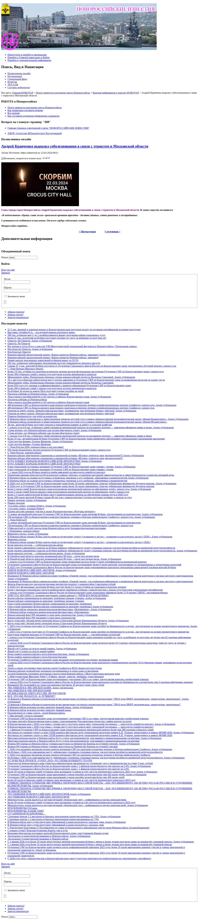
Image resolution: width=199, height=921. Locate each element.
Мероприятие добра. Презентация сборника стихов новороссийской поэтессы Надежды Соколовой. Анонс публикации (71, 377)
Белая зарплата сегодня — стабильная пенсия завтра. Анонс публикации (46, 553)
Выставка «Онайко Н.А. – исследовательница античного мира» (41, 332)
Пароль (8, 287)
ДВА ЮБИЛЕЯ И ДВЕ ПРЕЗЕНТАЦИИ (29, 690)
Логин (7, 279)
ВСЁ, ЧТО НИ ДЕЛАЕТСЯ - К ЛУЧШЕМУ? (31, 696)
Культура (12, 82)
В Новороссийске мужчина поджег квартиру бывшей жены (39, 710)
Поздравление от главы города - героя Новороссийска (36, 713)
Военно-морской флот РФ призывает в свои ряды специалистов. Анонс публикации (52, 615)
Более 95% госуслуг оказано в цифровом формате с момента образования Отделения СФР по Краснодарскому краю (69, 385)
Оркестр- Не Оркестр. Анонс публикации (29, 340)
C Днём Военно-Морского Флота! (25, 368)
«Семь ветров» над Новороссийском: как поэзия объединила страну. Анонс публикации (54, 430)
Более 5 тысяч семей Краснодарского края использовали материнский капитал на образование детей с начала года (68, 492)
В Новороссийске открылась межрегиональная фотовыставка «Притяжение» (48, 612)
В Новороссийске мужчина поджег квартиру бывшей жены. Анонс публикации (50, 707)
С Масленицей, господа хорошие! (25, 715)
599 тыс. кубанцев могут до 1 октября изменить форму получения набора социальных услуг (56, 335)
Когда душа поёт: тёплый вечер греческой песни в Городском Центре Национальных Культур (57, 623)
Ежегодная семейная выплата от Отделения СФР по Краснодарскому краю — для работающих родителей (63, 634)
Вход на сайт (8, 269)
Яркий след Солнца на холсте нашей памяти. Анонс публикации (42, 648)
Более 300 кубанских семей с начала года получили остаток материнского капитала (51, 374)
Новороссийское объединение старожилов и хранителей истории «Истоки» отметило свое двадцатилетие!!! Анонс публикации (75, 455)
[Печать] (46, 158)
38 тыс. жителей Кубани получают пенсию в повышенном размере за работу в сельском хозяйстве (59, 424)
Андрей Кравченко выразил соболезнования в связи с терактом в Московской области (74, 146)
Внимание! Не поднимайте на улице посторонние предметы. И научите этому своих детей (55, 685)
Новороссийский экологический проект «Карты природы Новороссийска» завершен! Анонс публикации (63, 354)
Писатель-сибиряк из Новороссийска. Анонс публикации (38, 394)
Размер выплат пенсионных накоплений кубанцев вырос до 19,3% (42, 360)
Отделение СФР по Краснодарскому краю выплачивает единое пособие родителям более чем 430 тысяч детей (66, 777)
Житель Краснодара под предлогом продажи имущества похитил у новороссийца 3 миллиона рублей (61, 584)
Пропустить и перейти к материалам (26, 54)
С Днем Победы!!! (17, 519)
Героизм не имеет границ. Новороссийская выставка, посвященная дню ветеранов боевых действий (60, 413)
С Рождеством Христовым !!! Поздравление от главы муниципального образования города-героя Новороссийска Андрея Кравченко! (78, 827)
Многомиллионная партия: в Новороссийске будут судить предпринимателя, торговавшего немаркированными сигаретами (73, 741)
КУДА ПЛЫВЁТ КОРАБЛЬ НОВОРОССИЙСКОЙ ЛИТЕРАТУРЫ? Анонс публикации (54, 461)
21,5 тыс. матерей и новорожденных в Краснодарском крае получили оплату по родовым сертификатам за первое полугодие (74, 329)
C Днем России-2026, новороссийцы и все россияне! (35, 447)
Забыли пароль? (15, 311)
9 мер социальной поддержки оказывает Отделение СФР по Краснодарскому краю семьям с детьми (60, 469)
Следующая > (112, 231)
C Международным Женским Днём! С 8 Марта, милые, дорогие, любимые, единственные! (55, 676)
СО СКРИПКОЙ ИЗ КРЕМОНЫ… (26, 813)
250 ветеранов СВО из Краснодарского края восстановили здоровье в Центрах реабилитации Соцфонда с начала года (70, 525)
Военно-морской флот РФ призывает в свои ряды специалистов (41, 617)
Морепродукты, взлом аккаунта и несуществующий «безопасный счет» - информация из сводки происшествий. (67, 799)
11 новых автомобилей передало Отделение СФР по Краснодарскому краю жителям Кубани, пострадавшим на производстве (74, 522)
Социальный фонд (17, 79)
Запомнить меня (16, 296)
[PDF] (43, 158)
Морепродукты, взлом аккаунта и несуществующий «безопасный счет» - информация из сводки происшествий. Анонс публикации (77, 805)
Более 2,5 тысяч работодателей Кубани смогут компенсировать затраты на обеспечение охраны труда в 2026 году (67, 494)
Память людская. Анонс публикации (26, 500)
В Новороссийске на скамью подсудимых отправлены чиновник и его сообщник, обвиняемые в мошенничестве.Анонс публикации (78, 478)
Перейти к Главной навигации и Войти (28, 57)
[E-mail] (48, 158)
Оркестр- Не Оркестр (18, 343)
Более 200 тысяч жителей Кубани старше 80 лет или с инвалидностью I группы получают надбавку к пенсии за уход (69, 497)
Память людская (16, 503)
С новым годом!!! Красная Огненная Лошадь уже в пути (37, 830)
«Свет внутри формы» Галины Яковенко (29, 444)
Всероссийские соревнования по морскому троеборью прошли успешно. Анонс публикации (56, 598)
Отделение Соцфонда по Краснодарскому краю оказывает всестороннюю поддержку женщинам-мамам (62, 659)
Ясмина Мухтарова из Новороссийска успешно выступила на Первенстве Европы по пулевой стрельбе (62, 746)
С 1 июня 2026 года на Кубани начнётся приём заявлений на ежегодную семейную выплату (56, 472)
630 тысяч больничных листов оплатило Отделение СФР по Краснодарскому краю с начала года (58, 450)
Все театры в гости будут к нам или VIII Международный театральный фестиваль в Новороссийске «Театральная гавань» (72, 346)
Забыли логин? (15, 314)
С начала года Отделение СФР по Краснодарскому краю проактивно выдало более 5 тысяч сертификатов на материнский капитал (77, 561)
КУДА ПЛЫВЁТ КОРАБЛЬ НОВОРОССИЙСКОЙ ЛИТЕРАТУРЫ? (44, 464)
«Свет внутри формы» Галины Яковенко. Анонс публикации (40, 441)
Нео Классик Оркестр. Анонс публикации (30, 349)
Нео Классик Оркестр (19, 352)
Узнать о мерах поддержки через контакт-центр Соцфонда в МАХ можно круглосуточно (54, 668)
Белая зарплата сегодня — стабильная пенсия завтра (35, 545)
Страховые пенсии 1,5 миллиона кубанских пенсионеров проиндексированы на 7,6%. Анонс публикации (64, 816)
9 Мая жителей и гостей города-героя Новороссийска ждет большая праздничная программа (56, 528)
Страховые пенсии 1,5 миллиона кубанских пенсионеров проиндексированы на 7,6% (53, 819)
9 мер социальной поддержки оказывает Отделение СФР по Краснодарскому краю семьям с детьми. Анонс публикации (71, 466)
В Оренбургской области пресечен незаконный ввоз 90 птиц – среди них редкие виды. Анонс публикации (64, 559)
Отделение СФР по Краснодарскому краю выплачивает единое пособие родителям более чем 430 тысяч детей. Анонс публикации (76, 774)
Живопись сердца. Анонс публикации (27, 533)
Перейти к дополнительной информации (29, 60)
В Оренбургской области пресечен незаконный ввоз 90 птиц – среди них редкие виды (53, 556)
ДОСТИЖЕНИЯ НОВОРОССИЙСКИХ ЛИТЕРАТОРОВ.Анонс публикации (49, 794)
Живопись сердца (16, 539)
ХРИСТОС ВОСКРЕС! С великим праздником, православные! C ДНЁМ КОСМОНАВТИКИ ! (58, 595)
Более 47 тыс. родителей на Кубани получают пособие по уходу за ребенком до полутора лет (56, 338)
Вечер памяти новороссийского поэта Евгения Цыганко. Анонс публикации (48, 654)
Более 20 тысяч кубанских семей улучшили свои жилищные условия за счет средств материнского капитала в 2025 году (71, 780)
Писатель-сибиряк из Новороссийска (27, 399)
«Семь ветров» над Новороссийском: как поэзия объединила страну (43, 433)
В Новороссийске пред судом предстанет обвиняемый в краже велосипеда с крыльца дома (55, 825)
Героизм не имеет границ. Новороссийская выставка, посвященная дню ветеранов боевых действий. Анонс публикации (71, 410)
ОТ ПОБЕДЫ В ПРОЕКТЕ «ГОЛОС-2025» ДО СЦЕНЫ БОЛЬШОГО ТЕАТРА (49, 760)
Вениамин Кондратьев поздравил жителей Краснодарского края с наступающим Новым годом (57, 833)
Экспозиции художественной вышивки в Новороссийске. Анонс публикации (48, 836)
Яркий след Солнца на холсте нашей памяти (31, 651)
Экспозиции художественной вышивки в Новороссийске (37, 839)
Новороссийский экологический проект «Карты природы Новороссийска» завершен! (53, 357)
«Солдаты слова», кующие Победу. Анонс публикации (36, 505)
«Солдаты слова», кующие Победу (25, 508)
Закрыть (5, 272)
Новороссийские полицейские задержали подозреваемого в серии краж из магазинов (52, 671)
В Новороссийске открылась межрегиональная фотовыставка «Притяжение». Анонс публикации (59, 609)
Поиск (5, 257)
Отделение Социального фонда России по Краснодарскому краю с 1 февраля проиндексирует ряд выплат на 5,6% (68, 769)
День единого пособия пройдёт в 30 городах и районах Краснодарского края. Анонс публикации (59, 396)
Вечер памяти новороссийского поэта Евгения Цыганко (37, 657)
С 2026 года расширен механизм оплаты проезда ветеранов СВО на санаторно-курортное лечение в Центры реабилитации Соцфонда (78, 755)
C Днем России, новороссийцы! (24, 452)
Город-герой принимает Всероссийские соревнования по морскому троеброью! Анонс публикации (60, 606)
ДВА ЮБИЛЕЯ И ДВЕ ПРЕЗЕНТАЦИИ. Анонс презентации (40, 687)
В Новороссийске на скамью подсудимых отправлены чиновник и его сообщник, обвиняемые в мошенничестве (67, 480)
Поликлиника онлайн (19, 73)
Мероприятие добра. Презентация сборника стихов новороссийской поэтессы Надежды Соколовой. (60, 382)
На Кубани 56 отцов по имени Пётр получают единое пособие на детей (45, 391)
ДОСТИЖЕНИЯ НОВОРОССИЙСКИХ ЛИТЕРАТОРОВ (38, 797)
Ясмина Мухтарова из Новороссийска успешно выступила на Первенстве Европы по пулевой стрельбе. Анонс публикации (73, 743)
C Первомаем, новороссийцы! (23, 531)
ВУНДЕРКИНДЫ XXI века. (22, 808)
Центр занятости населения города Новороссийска (63, 92)
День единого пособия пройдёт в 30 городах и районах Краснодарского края (48, 402)
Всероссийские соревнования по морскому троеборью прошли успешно (45, 601)
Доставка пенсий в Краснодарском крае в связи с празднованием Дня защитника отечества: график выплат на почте (69, 721)
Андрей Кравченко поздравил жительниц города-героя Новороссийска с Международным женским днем (63, 673)
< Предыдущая (87, 231)
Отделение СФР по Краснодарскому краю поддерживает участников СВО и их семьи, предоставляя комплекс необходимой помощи (78, 679)
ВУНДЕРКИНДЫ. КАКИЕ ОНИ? (25, 811)
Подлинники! (14, 76)
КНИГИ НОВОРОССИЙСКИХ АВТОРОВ (30, 573)
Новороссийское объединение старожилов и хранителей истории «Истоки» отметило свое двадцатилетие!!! (65, 458)
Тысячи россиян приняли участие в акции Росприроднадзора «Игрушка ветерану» (51, 511)
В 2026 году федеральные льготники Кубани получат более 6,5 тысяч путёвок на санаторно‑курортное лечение (66, 587)
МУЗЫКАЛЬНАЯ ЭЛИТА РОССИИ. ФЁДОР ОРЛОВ (36, 693)
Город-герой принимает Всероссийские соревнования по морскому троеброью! (49, 603)
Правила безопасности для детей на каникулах (32, 416)
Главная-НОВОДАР (22, 92)
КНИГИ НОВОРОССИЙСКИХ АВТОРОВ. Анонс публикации (41, 570)
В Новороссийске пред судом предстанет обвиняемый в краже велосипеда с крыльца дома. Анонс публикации (66, 822)
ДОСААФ (12, 84)
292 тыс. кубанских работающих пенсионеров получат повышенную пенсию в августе (53, 363)
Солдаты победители (18, 87)
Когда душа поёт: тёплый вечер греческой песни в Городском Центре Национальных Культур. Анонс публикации (68, 620)
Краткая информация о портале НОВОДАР (116, 92)
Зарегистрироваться (18, 317)
